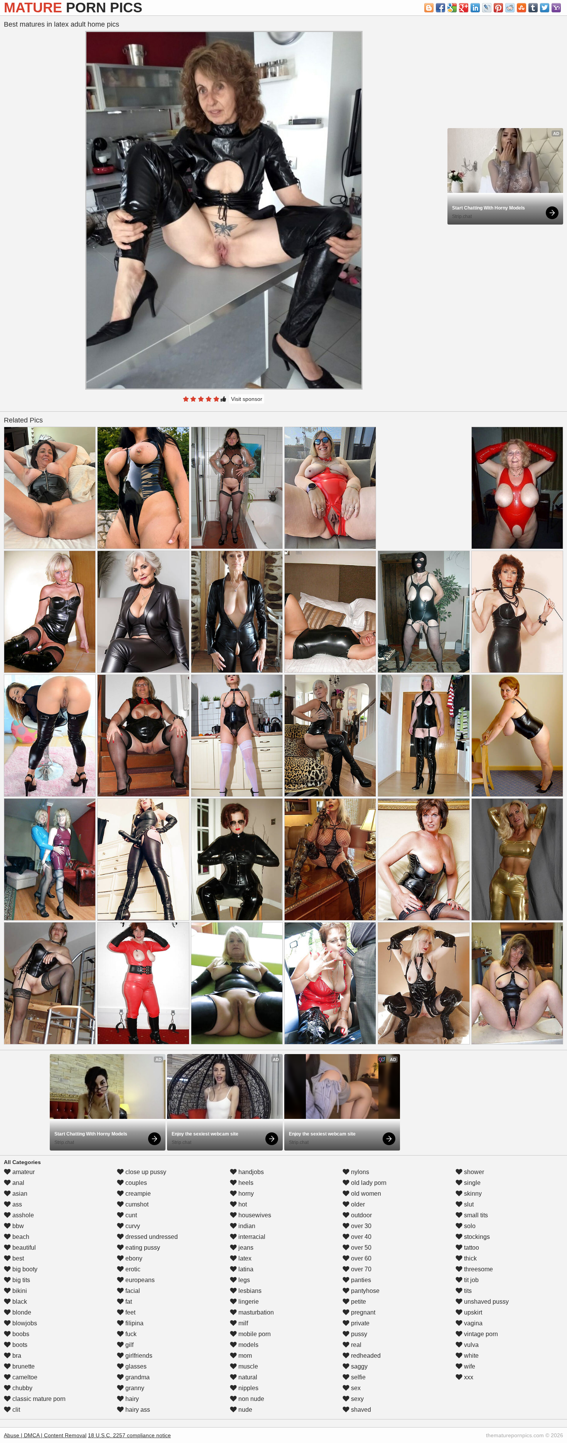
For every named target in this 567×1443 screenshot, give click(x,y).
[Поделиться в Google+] (463, 7)
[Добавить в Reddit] (510, 7)
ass (16, 1204)
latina (245, 1269)
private (359, 1323)
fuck (130, 1334)
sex (355, 1388)
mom (244, 1355)
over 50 (360, 1247)
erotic (132, 1269)
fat (128, 1301)
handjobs (250, 1172)
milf (242, 1323)
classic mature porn (38, 1399)
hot (242, 1204)
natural (247, 1377)
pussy (358, 1334)
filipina (133, 1323)
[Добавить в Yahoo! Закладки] (556, 7)
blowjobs (24, 1323)
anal (17, 1182)
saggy (358, 1366)
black (19, 1301)
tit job (470, 1280)
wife (468, 1366)
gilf (128, 1345)
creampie (137, 1193)
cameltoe (24, 1377)
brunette (23, 1366)
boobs (20, 1334)
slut (468, 1204)
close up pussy (145, 1172)
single (471, 1182)
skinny (472, 1193)
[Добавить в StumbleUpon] (521, 7)
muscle (247, 1366)
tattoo (470, 1247)
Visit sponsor (246, 399)
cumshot (136, 1204)
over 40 (360, 1236)
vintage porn (480, 1334)
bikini (19, 1291)
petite (357, 1301)
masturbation (255, 1312)
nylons (359, 1172)
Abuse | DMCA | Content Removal (45, 1435)
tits (467, 1291)
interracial (251, 1236)
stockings (476, 1236)
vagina (472, 1323)
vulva (470, 1345)
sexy (356, 1399)
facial (132, 1291)
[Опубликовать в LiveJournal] (486, 7)
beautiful (23, 1247)
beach (20, 1236)
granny (134, 1388)
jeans (245, 1247)
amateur (23, 1172)
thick (469, 1258)
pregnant (362, 1312)
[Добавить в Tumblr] (533, 7)
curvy (132, 1226)
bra (16, 1355)
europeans (139, 1280)
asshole (22, 1215)
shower (473, 1172)
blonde (21, 1312)
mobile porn (254, 1334)
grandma (137, 1377)
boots (19, 1345)
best (17, 1258)
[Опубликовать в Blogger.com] (429, 7)
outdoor (360, 1215)
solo (469, 1226)
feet (129, 1312)
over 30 (360, 1226)
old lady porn (367, 1182)
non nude (250, 1399)
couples (135, 1182)
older (357, 1204)
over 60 (360, 1258)
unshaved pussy (485, 1301)
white (470, 1355)
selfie (357, 1377)
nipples (247, 1388)
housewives (254, 1215)
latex (244, 1258)
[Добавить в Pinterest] (498, 7)
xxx (467, 1377)
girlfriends (138, 1355)
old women (365, 1193)
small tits (475, 1215)
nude (244, 1409)
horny (245, 1193)
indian (246, 1226)
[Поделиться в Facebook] (440, 7)
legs (243, 1280)
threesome (477, 1269)
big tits (20, 1280)
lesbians (249, 1291)
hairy (131, 1399)
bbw (17, 1226)
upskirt (472, 1312)
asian (19, 1193)
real (355, 1345)
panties (360, 1280)
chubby (21, 1388)
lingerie (248, 1301)
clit (15, 1409)
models (247, 1345)
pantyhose (364, 1291)
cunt (130, 1215)
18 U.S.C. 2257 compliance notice (129, 1435)
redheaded (365, 1355)
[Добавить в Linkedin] (475, 7)
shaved (360, 1409)
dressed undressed (151, 1236)
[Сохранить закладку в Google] (452, 7)
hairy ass (137, 1409)
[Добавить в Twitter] (544, 7)
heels (245, 1182)
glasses (135, 1366)
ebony (133, 1258)
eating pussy (142, 1247)
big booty (24, 1269)
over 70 (360, 1269)
